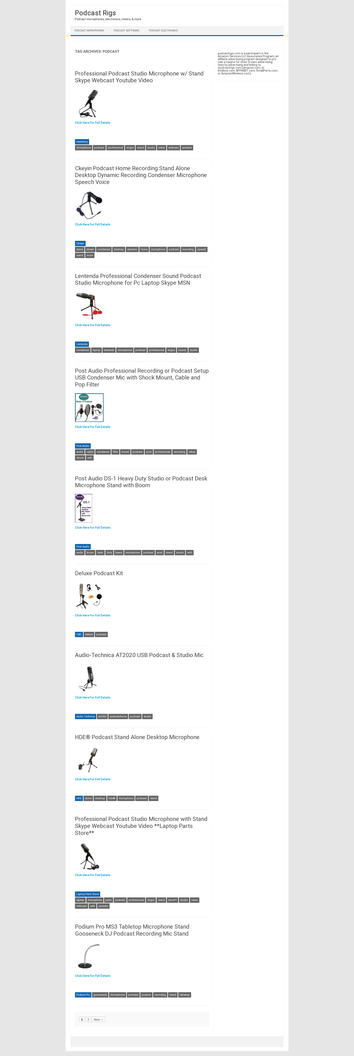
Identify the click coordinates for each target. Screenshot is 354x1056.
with (89, 457)
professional (115, 147)
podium (146, 994)
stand (140, 147)
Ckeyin (80, 243)
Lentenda (81, 344)
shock (80, 457)
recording (188, 249)
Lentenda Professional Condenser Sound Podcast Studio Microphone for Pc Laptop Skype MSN (138, 279)
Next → (98, 1019)
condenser (104, 249)
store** (172, 900)
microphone (83, 147)
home (144, 249)
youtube (187, 147)
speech (201, 249)
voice (90, 255)
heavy (118, 552)
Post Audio (82, 445)
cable (90, 451)
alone (79, 249)
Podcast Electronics (163, 30)
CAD (79, 634)
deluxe (89, 634)
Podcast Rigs (95, 13)
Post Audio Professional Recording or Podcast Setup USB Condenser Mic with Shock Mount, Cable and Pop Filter (142, 377)
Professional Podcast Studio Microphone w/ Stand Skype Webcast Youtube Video (139, 77)
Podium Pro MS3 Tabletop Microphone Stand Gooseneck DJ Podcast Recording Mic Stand (132, 930)
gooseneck (100, 994)
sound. (182, 350)
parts (109, 900)
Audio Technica (85, 716)
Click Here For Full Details (92, 122)
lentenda (109, 350)
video (161, 147)
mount (125, 451)
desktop (119, 249)
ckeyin (90, 249)
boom (90, 552)
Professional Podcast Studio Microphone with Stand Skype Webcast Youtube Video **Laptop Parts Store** (141, 826)
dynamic (132, 249)
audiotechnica (118, 716)
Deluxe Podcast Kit (99, 573)
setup (192, 451)
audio (79, 451)
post (149, 451)
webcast (173, 147)
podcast (99, 147)
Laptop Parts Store (87, 894)
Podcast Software (126, 30)
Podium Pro (83, 994)
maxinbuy (82, 141)
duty (109, 552)
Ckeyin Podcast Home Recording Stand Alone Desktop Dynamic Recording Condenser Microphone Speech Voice (141, 175)
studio (151, 147)
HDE (79, 798)
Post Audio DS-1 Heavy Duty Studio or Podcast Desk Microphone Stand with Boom (141, 482)
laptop (96, 350)
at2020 (102, 716)
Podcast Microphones (89, 30)
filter (115, 451)
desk (100, 552)
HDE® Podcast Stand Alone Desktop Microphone (137, 737)
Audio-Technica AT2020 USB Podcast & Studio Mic (139, 655)
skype (130, 147)
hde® (112, 798)
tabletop (185, 994)
